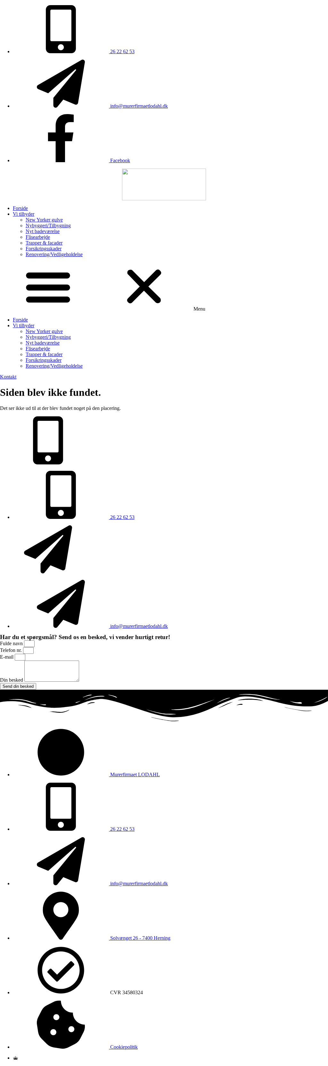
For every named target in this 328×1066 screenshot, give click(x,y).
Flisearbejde (38, 237)
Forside (20, 208)
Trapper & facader (44, 243)
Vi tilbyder (23, 214)
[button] (164, 287)
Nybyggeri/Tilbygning (48, 225)
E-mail (7, 657)
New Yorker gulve (44, 219)
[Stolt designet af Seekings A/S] (15, 1058)
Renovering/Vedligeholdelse (54, 254)
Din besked (12, 680)
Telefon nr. (11, 650)
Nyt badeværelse (43, 231)
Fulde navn (12, 643)
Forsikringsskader (44, 248)
